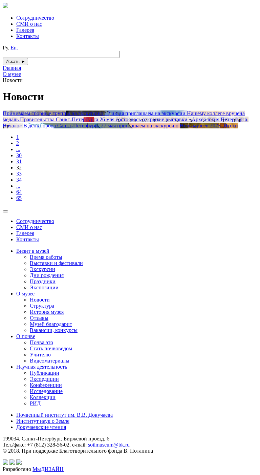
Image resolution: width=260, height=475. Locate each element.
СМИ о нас (29, 24)
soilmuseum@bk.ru (109, 445)
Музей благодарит (51, 324)
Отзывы (39, 318)
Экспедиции (44, 379)
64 (19, 192)
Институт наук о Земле (42, 421)
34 (19, 180)
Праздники (43, 281)
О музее (25, 293)
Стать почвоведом (51, 348)
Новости (40, 300)
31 (19, 161)
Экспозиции (44, 287)
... (18, 149)
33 (19, 174)
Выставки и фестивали (56, 263)
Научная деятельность (41, 367)
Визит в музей (32, 251)
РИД (35, 403)
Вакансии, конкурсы (54, 330)
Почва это (41, 342)
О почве (25, 336)
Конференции (46, 385)
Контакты (27, 36)
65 (19, 198)
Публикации (44, 373)
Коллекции (43, 397)
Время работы (46, 257)
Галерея (25, 30)
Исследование (46, 391)
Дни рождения (47, 275)
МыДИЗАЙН (48, 469)
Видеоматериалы (49, 361)
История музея (47, 312)
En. (14, 47)
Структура (42, 306)
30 (19, 155)
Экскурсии (42, 269)
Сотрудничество (35, 18)
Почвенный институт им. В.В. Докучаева (64, 415)
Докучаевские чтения (41, 427)
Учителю (40, 354)
